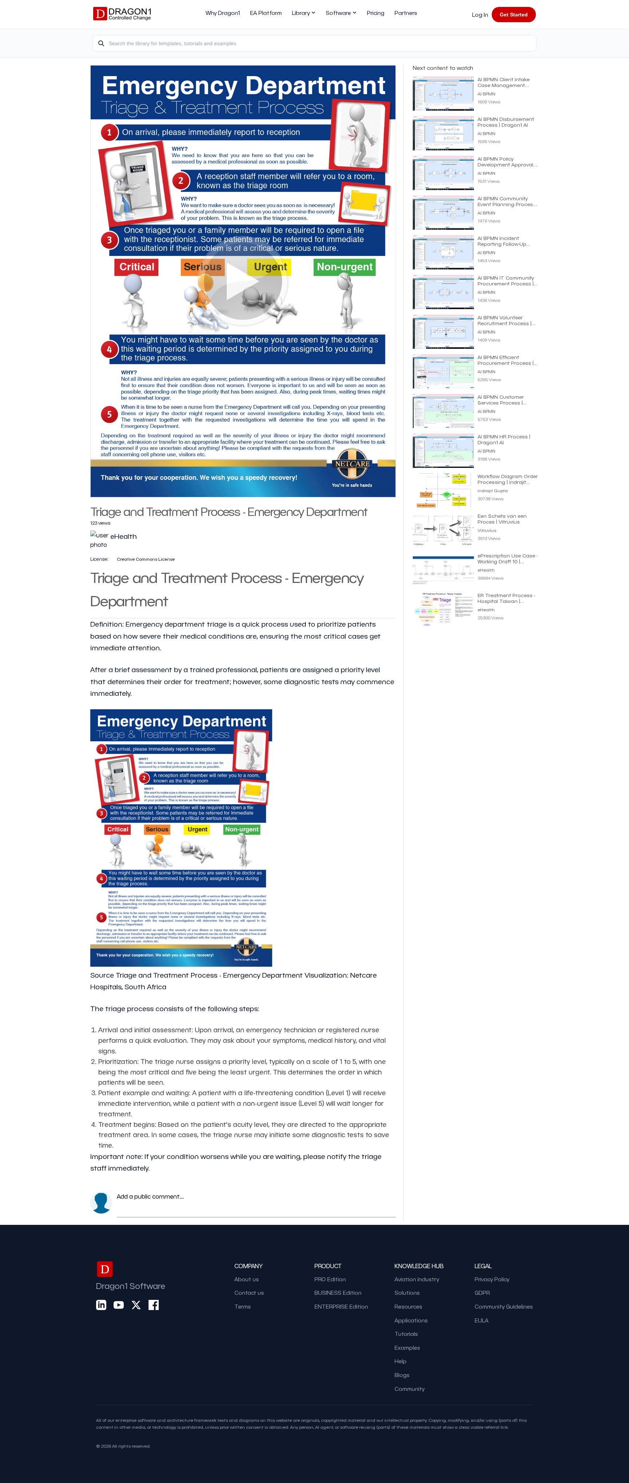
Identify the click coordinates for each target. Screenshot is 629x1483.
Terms (242, 1306)
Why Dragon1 (223, 12)
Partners (406, 12)
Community (409, 1388)
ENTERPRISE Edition (341, 1306)
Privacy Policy (492, 1279)
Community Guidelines (504, 1306)
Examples (407, 1347)
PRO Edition (330, 1279)
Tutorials (406, 1333)
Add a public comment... (150, 1196)
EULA (481, 1320)
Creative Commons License (146, 558)
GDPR (482, 1292)
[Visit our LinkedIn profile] (101, 1304)
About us (246, 1279)
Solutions (407, 1292)
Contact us (249, 1292)
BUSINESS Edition (337, 1292)
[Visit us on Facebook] (154, 1304)
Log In (480, 14)
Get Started (514, 14)
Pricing (375, 12)
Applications (411, 1320)
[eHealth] (123, 544)
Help (401, 1361)
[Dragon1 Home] (122, 14)
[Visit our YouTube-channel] (119, 1304)
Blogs (402, 1375)
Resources (408, 1306)
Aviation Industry (417, 1279)
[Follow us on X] (136, 1304)
